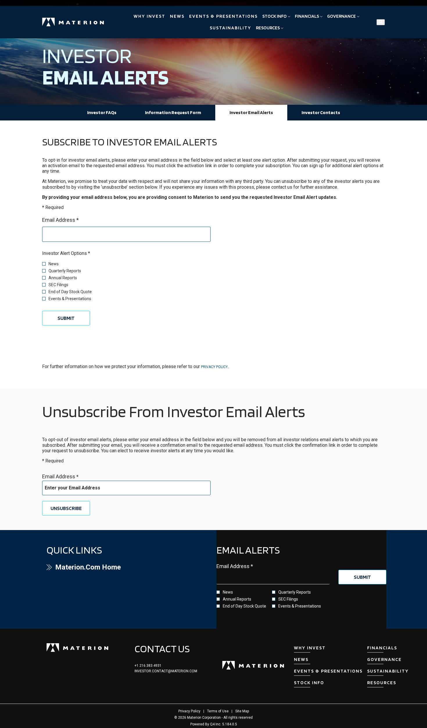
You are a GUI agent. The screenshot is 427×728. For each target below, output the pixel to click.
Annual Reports (63, 278)
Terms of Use (218, 711)
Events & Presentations (70, 299)
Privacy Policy (214, 367)
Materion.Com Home (100, 567)
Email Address (58, 476)
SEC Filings (58, 285)
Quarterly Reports (65, 271)
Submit (66, 318)
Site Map (242, 711)
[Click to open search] (380, 22)
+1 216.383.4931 (148, 666)
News (54, 264)
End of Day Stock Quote (70, 292)
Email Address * (70, 220)
